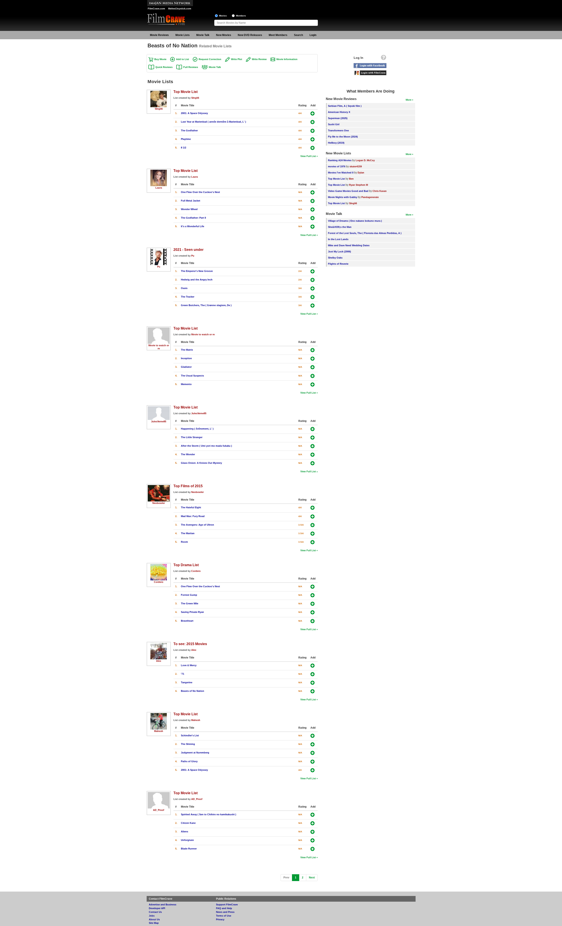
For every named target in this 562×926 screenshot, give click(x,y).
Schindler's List (190, 735)
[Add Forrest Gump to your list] (312, 595)
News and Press (225, 912)
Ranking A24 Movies (339, 160)
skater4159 (355, 166)
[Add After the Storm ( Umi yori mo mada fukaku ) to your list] (312, 446)
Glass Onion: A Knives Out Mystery (201, 463)
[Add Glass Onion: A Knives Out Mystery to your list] (312, 463)
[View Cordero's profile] (158, 565)
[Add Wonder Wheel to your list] (312, 209)
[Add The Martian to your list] (312, 534)
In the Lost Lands (338, 239)
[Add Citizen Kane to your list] (312, 823)
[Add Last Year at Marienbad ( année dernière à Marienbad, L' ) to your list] (312, 122)
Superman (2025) (338, 118)
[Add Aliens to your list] (312, 832)
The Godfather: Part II (193, 217)
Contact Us (155, 912)
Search (298, 35)
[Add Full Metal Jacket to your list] (312, 201)
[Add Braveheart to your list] (312, 621)
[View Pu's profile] (158, 250)
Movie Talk (202, 35)
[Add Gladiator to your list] (312, 367)
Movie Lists (182, 35)
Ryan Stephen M (358, 185)
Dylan (361, 172)
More (408, 99)
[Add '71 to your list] (312, 674)
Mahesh (158, 731)
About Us (154, 919)
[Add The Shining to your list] (312, 744)
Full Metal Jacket (190, 200)
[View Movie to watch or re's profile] (159, 328)
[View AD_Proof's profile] (159, 793)
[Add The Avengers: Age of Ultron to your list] (312, 525)
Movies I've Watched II (340, 172)
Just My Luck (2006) (339, 251)
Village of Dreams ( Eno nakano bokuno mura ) (355, 220)
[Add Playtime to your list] (312, 139)
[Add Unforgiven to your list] (312, 840)
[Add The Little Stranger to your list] (312, 437)
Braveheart (187, 620)
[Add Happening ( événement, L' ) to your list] (312, 429)
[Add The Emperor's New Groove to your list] (312, 271)
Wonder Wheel (189, 209)
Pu (158, 266)
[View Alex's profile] (158, 644)
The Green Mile (189, 603)
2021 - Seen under (188, 250)
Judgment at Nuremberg (195, 752)
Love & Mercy (188, 665)
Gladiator (186, 367)
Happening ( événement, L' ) (197, 428)
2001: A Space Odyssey (194, 113)
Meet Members (278, 35)
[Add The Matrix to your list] (312, 350)
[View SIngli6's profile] (158, 92)
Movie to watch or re (203, 334)
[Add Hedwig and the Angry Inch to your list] (312, 280)
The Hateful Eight (191, 507)
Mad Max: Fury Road (193, 516)
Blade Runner (189, 848)
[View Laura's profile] (158, 171)
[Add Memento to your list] (312, 384)
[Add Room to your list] (312, 542)
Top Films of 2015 (188, 486)
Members (241, 15)
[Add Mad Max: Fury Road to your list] (312, 516)
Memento (186, 384)
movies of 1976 (336, 166)
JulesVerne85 (158, 421)
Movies (223, 15)
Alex (158, 661)
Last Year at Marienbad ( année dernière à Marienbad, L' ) (213, 121)
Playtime (186, 139)
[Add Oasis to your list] (312, 288)
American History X (339, 112)
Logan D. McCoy (365, 160)
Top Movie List (185, 92)
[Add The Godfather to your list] (312, 131)
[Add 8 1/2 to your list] (312, 148)
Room (184, 542)
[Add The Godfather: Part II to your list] (312, 218)
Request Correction (210, 59)
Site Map (154, 923)
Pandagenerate (370, 197)
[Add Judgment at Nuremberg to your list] (312, 753)
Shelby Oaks (335, 257)
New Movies (223, 35)
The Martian (188, 533)
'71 (182, 674)
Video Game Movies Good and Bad (348, 191)
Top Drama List (186, 565)
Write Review (259, 59)
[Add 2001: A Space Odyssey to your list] (312, 113)
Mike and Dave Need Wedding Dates (348, 245)
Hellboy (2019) (336, 142)
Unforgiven (187, 840)
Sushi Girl (333, 124)
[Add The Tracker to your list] (312, 297)
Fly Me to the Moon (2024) (343, 136)
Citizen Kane (188, 823)
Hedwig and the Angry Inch (197, 279)
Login (313, 35)
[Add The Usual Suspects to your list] (312, 376)
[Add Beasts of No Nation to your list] (312, 691)
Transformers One (338, 130)
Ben (351, 178)
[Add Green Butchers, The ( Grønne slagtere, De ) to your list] (312, 305)
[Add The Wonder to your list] (312, 455)
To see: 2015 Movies (190, 644)
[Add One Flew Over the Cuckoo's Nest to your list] (312, 192)
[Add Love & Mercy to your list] (312, 666)
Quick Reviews (164, 67)
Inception (186, 358)
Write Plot (236, 59)
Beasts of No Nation (192, 691)
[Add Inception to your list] (312, 359)
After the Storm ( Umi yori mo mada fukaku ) (206, 445)
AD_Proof (158, 810)
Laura (158, 187)
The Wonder (188, 454)
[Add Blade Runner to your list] (312, 849)
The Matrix (187, 349)
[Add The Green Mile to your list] (312, 604)
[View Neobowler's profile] (159, 486)
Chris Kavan (380, 191)
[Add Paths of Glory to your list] (312, 762)
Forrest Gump (189, 595)
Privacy (220, 919)
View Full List (308, 156)
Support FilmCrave (227, 904)
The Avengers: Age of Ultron (197, 524)
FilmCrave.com (156, 8)
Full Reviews (190, 67)
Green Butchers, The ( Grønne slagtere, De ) (206, 305)
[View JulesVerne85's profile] (159, 407)
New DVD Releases (250, 35)
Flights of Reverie (338, 263)
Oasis (184, 288)
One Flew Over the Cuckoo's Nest (200, 192)
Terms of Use (223, 915)
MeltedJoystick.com (179, 8)
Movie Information (286, 59)
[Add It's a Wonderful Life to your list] (312, 227)
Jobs (152, 915)
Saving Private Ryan (192, 612)
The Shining (188, 744)
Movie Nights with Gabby (342, 197)
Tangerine (186, 682)
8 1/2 (183, 147)
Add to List (182, 59)
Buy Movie (160, 59)
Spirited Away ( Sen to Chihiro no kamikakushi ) (208, 814)
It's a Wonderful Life (192, 226)
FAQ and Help (224, 908)
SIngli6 (159, 108)
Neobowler (158, 503)
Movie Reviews (159, 35)
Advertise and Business (162, 904)
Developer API (157, 908)
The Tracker (187, 296)
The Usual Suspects (192, 375)
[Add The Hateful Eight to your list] (312, 508)
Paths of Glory (189, 761)
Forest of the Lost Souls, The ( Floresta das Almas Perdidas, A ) (365, 233)
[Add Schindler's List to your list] (312, 736)
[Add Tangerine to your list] (312, 683)
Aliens (184, 831)
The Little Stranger (191, 437)
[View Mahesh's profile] (158, 714)
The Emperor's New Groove (197, 271)
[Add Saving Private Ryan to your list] (312, 612)
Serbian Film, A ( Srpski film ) (345, 106)
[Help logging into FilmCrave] (383, 58)
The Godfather (189, 130)
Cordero (158, 582)
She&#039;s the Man (339, 227)
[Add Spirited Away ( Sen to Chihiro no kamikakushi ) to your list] (312, 815)
